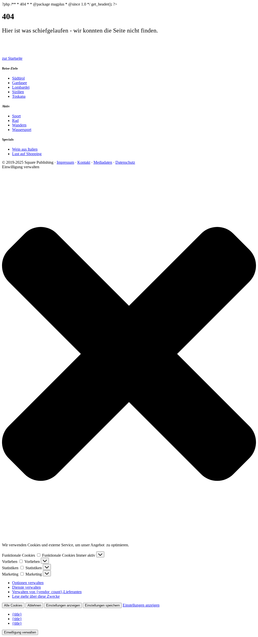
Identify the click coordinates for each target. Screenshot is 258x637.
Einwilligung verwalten (20, 632)
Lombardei (20, 87)
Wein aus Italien (25, 149)
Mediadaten (102, 162)
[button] (129, 354)
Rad (15, 120)
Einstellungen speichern (102, 605)
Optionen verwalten (28, 583)
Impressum (65, 162)
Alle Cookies (13, 605)
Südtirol (18, 78)
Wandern (19, 125)
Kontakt (83, 162)
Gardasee (19, 83)
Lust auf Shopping (27, 154)
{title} (17, 614)
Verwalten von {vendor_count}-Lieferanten (47, 592)
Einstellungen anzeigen (63, 605)
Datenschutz (125, 162)
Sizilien (18, 92)
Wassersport (21, 129)
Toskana (18, 96)
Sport (16, 116)
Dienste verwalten (26, 587)
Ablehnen (34, 605)
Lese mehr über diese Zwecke (36, 596)
